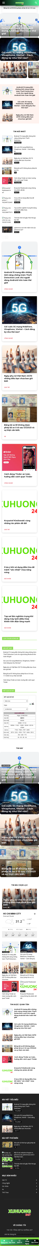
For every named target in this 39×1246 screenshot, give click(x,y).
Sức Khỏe (17, 202)
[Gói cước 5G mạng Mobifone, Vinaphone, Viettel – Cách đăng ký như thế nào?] (19, 49)
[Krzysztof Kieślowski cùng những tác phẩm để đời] (19, 504)
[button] (36, 3)
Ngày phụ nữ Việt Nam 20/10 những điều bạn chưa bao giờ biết (24, 117)
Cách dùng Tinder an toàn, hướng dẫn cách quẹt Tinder (19, 681)
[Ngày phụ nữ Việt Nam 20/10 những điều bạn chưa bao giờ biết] (13, 70)
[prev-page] (3, 237)
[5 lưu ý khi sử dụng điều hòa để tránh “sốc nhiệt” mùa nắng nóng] (19, 550)
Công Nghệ (18, 142)
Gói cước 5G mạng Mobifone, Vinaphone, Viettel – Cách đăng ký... (24, 149)
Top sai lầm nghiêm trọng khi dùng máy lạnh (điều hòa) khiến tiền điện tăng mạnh (18, 619)
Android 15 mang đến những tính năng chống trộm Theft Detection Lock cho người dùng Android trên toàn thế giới (24, 91)
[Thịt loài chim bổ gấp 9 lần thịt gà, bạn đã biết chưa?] (7, 1166)
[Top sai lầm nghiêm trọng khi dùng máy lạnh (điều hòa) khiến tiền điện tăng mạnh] (19, 600)
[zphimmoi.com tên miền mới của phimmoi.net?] (7, 230)
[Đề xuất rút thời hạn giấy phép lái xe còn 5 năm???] (7, 1144)
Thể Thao (12, 1242)
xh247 (5, 907)
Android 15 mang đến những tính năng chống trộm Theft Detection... (25, 138)
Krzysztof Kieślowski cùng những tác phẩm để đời (28, 996)
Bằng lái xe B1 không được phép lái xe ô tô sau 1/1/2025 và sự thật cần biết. (19, 427)
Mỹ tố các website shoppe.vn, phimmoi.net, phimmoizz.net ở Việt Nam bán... (24, 1155)
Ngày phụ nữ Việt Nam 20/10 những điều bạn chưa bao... (9, 977)
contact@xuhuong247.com (26, 1234)
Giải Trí (17, 162)
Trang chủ (4, 1242)
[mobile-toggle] (3, 3)
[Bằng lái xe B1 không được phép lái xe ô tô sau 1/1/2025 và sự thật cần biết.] (7, 170)
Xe (15, 172)
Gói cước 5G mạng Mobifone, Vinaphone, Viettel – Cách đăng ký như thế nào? (24, 105)
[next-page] (6, 237)
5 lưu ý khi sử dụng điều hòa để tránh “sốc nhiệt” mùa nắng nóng (19, 570)
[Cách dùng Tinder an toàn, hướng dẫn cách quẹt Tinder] (7, 180)
